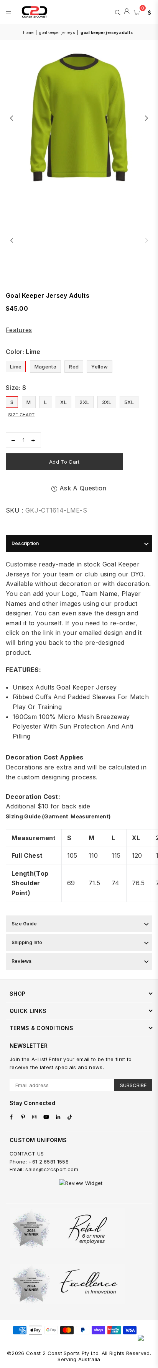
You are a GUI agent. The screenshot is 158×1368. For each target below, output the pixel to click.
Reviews (22, 961)
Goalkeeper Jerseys (57, 32)
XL (63, 402)
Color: (23, 351)
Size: (16, 387)
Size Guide (24, 924)
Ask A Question (82, 488)
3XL (107, 402)
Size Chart (21, 414)
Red (74, 367)
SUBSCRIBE (133, 1085)
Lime (15, 367)
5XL (129, 402)
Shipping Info (27, 942)
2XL (84, 402)
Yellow (99, 367)
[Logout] (127, 12)
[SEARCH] (117, 12)
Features (19, 330)
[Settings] (147, 12)
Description (25, 543)
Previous (11, 118)
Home (28, 32)
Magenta (45, 367)
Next (146, 118)
